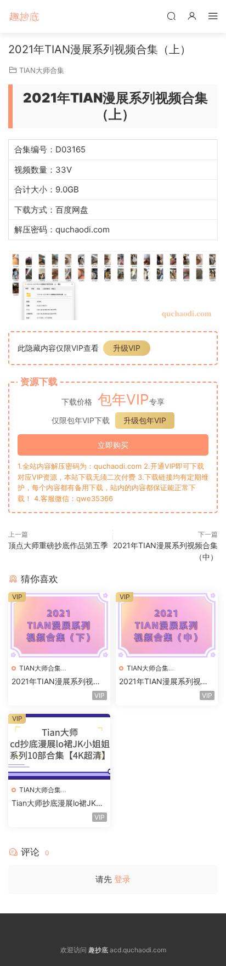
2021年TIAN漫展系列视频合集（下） (56, 682)
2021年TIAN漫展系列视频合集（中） (163, 682)
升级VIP (126, 348)
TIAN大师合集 (41, 70)
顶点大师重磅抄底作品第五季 (58, 545)
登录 (122, 879)
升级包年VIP (144, 420)
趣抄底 (24, 16)
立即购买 (113, 445)
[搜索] (171, 15)
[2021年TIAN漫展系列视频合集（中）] (167, 625)
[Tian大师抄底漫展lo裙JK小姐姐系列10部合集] (59, 747)
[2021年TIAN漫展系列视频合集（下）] (59, 625)
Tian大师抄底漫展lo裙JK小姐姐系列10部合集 (58, 803)
